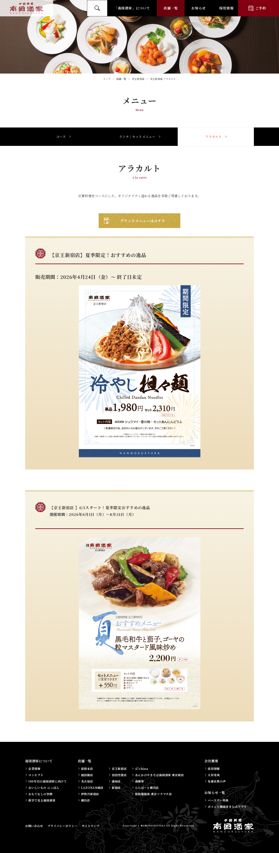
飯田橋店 (87, 775)
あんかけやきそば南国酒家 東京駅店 (159, 775)
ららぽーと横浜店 (147, 788)
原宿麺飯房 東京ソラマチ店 (153, 794)
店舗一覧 (171, 8)
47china (141, 769)
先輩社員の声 (217, 781)
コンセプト (36, 775)
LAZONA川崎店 (92, 788)
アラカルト (213, 136)
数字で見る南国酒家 (41, 800)
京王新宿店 (119, 769)
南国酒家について (38, 761)
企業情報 (34, 769)
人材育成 (214, 775)
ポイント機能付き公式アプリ (227, 807)
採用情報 (226, 8)
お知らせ (198, 8)
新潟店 (116, 788)
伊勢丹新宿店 (90, 794)
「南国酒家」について (132, 8)
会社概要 (211, 761)
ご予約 (260, 8)
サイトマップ (90, 825)
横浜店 (85, 800)
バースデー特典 (218, 800)
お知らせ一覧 (214, 792)
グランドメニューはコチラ (142, 220)
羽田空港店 (119, 775)
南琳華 (139, 781)
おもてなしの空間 (40, 794)
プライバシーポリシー (62, 825)
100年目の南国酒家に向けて (47, 781)
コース (61, 136)
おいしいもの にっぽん (43, 788)
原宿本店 (87, 769)
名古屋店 (87, 781)
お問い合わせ (34, 825)
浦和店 (116, 781)
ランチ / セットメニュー (137, 136)
